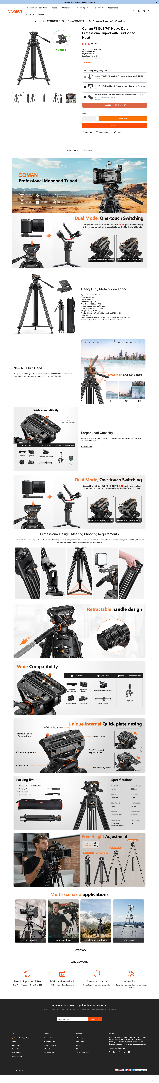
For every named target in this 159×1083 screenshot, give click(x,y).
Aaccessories (17, 1056)
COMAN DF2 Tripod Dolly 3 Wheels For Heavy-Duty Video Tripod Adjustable (120, 86)
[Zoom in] (72, 30)
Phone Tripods (82, 8)
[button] (148, 11)
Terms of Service (50, 1045)
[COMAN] (15, 11)
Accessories (113, 8)
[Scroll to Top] (154, 1071)
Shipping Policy (49, 1041)
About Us (30, 15)
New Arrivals (99, 8)
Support (41, 15)
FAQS (78, 1045)
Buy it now (114, 126)
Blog (78, 1049)
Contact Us (80, 1041)
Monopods (66, 8)
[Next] (105, 2)
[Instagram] (119, 1052)
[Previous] (53, 2)
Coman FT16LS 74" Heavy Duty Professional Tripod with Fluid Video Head (120, 76)
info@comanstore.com (116, 1048)
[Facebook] (114, 1052)
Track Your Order (82, 1052)
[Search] (133, 11)
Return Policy (49, 1052)
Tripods (54, 8)
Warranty (47, 1049)
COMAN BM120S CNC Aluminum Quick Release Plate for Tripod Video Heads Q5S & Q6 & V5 (120, 95)
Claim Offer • (115, 105)
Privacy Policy (49, 1038)
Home (36, 21)
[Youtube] (129, 1052)
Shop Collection (86, 446)
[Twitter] (124, 1052)
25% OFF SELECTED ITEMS (53, 21)
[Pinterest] (109, 1052)
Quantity (85, 113)
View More (87, 62)
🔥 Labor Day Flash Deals (36, 8)
